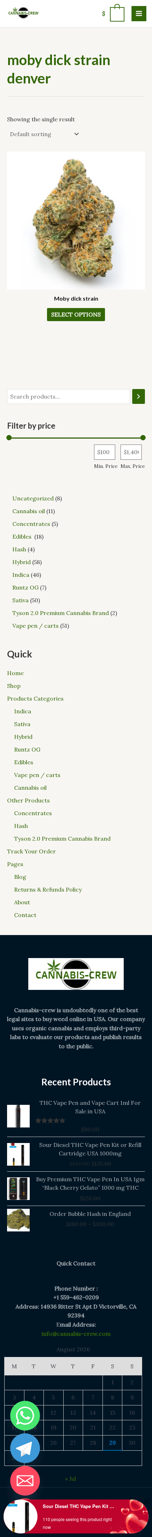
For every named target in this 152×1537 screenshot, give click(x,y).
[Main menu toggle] (138, 13)
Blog (20, 876)
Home (15, 673)
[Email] (25, 1481)
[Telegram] (25, 1448)
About (22, 902)
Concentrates (33, 813)
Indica (22, 711)
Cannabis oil (30, 787)
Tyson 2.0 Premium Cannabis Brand (62, 838)
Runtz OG (27, 749)
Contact (25, 914)
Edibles (24, 762)
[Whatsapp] (25, 1416)
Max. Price (133, 466)
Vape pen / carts (37, 774)
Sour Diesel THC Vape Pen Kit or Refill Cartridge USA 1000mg (79, 1506)
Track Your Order (31, 851)
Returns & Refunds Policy (48, 889)
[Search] (138, 396)
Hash (21, 825)
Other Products (28, 800)
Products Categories (35, 698)
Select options (76, 314)
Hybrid (23, 736)
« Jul (70, 1478)
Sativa (22, 723)
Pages (15, 864)
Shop (14, 685)
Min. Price (106, 466)
